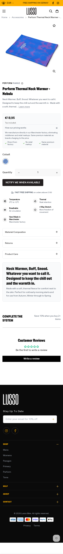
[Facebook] (15, 430)
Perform (7, 472)
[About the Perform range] (22, 83)
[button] (57, 11)
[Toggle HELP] (57, 486)
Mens (5, 450)
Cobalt (5, 161)
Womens (7, 455)
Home (4, 17)
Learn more (24, 107)
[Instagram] (6, 430)
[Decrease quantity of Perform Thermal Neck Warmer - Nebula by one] (18, 172)
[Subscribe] (53, 419)
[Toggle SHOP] (57, 444)
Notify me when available (23, 182)
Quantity (7, 172)
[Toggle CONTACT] (57, 502)
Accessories (18, 17)
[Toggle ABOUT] (57, 494)
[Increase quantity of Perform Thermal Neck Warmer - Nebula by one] (56, 172)
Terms (37, 526)
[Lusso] (32, 11)
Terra (5, 477)
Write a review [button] (32, 359)
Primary (7, 466)
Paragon (7, 461)
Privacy (27, 526)
